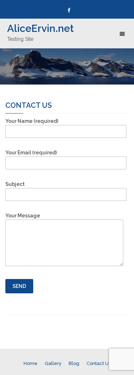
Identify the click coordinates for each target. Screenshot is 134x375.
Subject (15, 184)
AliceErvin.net (40, 28)
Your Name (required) (31, 121)
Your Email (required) (31, 152)
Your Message (22, 215)
